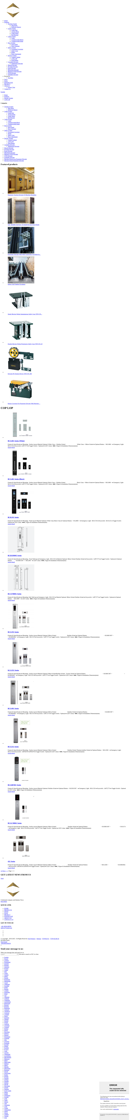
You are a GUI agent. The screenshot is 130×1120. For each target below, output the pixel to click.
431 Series (11, 861)
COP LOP (14, 59)
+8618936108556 (6, 943)
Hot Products (31, 938)
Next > (4, 871)
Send (2, 878)
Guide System (12, 28)
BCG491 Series (13, 708)
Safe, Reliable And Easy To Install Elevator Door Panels (23, 224)
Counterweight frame (17, 41)
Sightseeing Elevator (17, 63)
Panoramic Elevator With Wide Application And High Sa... (24, 254)
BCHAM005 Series (15, 555)
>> (7, 871)
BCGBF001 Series (14, 785)
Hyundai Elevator (13, 66)
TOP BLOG (45, 938)
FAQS (6, 913)
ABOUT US (7, 918)
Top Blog (10, 78)
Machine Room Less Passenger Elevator (15, 159)
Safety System (12, 47)
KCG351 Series (13, 670)
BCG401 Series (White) (16, 441)
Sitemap (39, 938)
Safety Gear (14, 51)
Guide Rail (14, 30)
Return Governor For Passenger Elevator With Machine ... (24, 403)
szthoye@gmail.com (6, 928)
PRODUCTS (8, 910)
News (6, 79)
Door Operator (15, 46)
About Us (7, 86)
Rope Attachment (16, 54)
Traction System (12, 24)
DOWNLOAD (8, 82)
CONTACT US (8, 919)
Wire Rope (14, 25)
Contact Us (7, 89)
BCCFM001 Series (14, 594)
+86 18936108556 (6, 926)
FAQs (6, 81)
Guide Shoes (14, 33)
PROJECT (7, 84)
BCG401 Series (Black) (16, 479)
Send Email (4, 942)
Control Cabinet (15, 57)
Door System (11, 43)
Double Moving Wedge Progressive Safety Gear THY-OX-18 (25, 344)
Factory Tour (11, 87)
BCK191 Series (13, 517)
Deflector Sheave (16, 27)
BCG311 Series (13, 747)
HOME (6, 908)
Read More (4, 901)
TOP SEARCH (54, 938)
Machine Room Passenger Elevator (14, 160)
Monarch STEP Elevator (14, 71)
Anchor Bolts (15, 32)
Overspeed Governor (17, 49)
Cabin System (12, 36)
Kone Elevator (12, 68)
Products (6, 22)
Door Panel (14, 44)
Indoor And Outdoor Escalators (16, 284)
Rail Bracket (14, 35)
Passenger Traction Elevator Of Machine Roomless (22, 195)
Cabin (13, 38)
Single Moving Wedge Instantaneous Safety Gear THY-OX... (25, 314)
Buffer (13, 52)
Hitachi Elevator (12, 65)
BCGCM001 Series (15, 823)
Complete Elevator (13, 62)
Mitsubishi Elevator (13, 70)
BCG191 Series (13, 632)
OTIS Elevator (12, 73)
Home (6, 20)
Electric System (12, 55)
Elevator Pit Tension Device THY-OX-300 (20, 374)
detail (13, 447)
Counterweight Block (17, 39)
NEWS (6, 911)
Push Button (14, 60)
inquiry (10, 447)
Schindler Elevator (13, 74)
